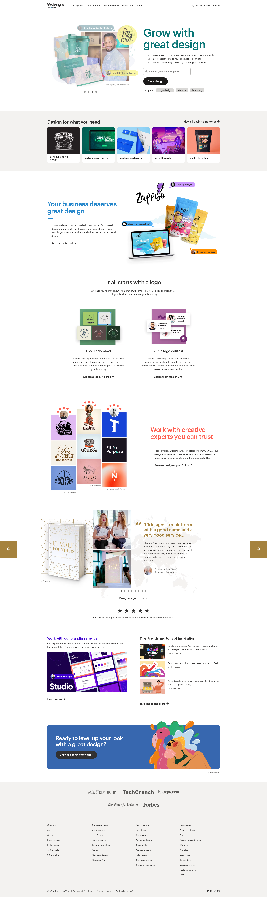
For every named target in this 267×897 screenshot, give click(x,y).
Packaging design (144, 850)
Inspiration (127, 5)
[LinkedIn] (211, 891)
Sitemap (110, 891)
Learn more (54, 699)
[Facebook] (204, 891)
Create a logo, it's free (97, 376)
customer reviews (163, 617)
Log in (216, 5)
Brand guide (141, 845)
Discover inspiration (101, 845)
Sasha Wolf (214, 772)
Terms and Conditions (83, 891)
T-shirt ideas (185, 860)
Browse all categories (145, 865)
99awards (184, 845)
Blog (182, 835)
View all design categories (199, 121)
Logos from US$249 (166, 376)
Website (182, 90)
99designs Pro (98, 860)
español (131, 891)
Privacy (100, 891)
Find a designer (110, 5)
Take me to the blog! (153, 703)
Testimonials (53, 850)
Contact (51, 835)
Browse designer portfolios (171, 465)
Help (182, 874)
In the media (53, 845)
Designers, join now (131, 598)
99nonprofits (53, 855)
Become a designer (189, 830)
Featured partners (188, 870)
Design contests (99, 830)
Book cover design (144, 860)
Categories (77, 5)
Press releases (53, 840)
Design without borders (190, 840)
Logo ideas (185, 855)
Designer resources (188, 865)
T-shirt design (142, 855)
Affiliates (184, 850)
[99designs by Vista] (55, 5)
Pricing (95, 850)
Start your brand (62, 243)
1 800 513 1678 (202, 5)
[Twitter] (208, 891)
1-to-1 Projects (98, 835)
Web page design (144, 840)
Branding (197, 90)
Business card (142, 835)
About (50, 830)
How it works (93, 5)
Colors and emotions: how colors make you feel (193, 663)
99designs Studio (100, 855)
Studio (139, 5)
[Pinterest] (215, 891)
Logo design (164, 90)
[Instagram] (218, 891)
